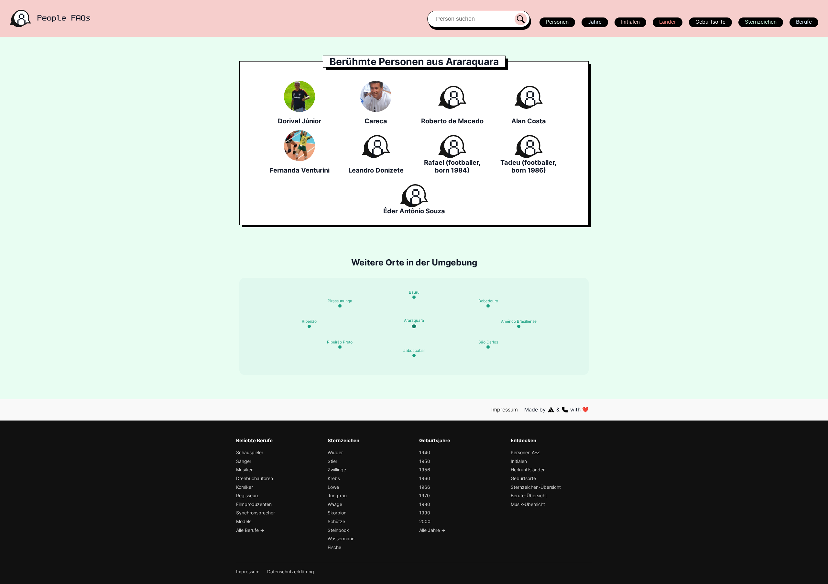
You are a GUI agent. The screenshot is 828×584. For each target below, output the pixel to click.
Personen (557, 21)
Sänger (243, 461)
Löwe (333, 487)
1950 (424, 461)
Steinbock (338, 530)
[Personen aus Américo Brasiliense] (518, 326)
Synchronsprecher (255, 512)
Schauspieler (249, 452)
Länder (667, 21)
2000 (424, 521)
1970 (424, 495)
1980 (424, 504)
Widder (335, 452)
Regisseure (247, 495)
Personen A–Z (525, 452)
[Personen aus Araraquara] (414, 326)
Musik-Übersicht (528, 504)
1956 (424, 469)
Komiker (244, 487)
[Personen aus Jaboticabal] (414, 355)
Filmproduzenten (254, 504)
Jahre (595, 21)
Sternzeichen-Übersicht (536, 487)
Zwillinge (337, 469)
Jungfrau (337, 495)
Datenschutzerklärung (290, 571)
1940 (424, 452)
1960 (424, 478)
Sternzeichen (761, 21)
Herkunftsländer (528, 469)
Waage (335, 504)
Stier (332, 461)
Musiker (244, 469)
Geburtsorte (710, 21)
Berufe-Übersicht (529, 495)
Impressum (504, 409)
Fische (334, 547)
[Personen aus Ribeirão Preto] (340, 347)
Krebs (334, 478)
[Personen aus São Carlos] (488, 347)
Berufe (804, 21)
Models (243, 521)
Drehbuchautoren (254, 478)
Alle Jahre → (432, 530)
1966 (424, 487)
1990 (424, 512)
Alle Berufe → (250, 530)
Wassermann (341, 538)
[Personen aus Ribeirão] (309, 326)
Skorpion (337, 512)
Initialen (630, 21)
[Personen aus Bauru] (414, 297)
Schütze (336, 521)
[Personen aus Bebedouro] (488, 306)
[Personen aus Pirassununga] (340, 306)
